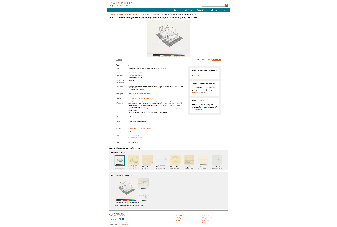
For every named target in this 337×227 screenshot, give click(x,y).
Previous (111, 160)
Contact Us (205, 222)
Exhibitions (215, 10)
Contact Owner (217, 59)
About (226, 10)
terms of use (195, 92)
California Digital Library (123, 224)
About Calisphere (178, 215)
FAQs (203, 213)
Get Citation (119, 59)
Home (175, 213)
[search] (226, 5)
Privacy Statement (207, 218)
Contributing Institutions (183, 10)
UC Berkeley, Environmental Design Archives (120, 14)
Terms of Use (205, 215)
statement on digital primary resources (207, 76)
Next (225, 160)
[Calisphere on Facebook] (123, 219)
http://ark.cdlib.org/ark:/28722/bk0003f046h (139, 128)
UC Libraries (127, 223)
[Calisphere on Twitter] (120, 219)
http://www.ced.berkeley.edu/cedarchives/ (147, 88)
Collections (201, 10)
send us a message (197, 109)
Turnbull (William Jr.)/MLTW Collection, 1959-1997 (145, 14)
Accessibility (205, 220)
